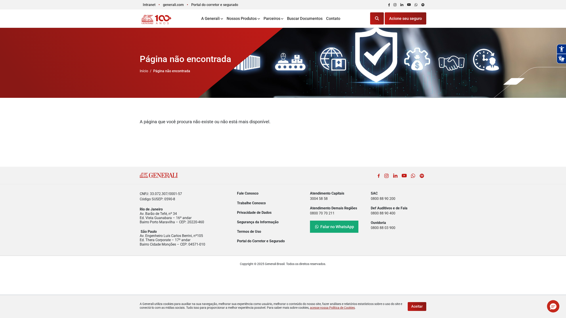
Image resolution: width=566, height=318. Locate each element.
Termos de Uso (249, 231)
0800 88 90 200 (383, 199)
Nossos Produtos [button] (242, 18)
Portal (214, 5)
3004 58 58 (319, 199)
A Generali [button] (210, 18)
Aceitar (417, 306)
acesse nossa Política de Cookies (332, 307)
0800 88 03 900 (383, 228)
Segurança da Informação (258, 222)
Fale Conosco (247, 193)
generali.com (173, 5)
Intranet (149, 5)
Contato (333, 18)
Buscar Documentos (305, 18)
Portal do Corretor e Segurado (261, 241)
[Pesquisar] (377, 18)
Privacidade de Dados (254, 212)
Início (144, 71)
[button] (553, 306)
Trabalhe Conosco (251, 203)
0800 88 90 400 (383, 213)
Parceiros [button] (272, 18)
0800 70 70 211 (322, 213)
